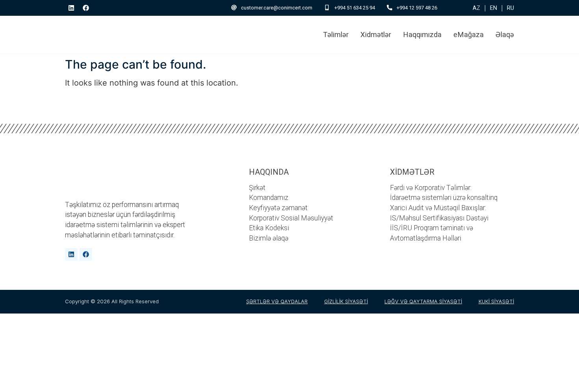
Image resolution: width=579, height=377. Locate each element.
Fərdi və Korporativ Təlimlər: (430, 188)
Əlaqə (504, 34)
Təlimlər (336, 34)
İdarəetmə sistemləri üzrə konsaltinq (443, 198)
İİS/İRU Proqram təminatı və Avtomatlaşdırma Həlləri (431, 233)
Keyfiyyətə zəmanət (278, 208)
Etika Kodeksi (269, 228)
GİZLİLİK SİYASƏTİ (346, 301)
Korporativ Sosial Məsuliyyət (291, 218)
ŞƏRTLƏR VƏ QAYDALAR (277, 301)
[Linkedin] (71, 8)
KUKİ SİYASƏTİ (496, 301)
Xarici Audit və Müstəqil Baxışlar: (438, 208)
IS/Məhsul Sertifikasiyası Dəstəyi (439, 218)
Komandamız (268, 198)
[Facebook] (86, 8)
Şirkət (257, 188)
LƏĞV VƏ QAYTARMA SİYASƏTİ (423, 301)
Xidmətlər (375, 34)
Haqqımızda (422, 34)
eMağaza (468, 34)
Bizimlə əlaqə (268, 238)
